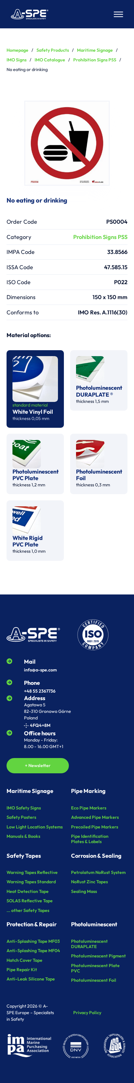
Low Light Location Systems (35, 827)
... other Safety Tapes (28, 910)
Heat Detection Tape (28, 891)
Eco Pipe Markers (88, 808)
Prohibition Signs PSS (94, 60)
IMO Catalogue (50, 60)
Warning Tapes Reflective (32, 872)
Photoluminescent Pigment (98, 956)
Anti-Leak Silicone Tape (31, 979)
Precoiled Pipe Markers (94, 827)
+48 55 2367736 (39, 691)
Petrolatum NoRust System (98, 872)
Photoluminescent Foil (93, 980)
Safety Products (52, 50)
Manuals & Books (23, 836)
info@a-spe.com (40, 670)
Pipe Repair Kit (22, 969)
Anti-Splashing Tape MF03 (33, 941)
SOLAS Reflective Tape (30, 901)
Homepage (17, 50)
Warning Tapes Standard (31, 882)
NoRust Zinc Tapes (89, 882)
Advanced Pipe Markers (95, 817)
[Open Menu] (118, 14)
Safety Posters (21, 817)
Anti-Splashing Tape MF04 (33, 950)
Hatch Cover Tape (24, 960)
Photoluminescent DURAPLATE (89, 944)
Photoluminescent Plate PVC (95, 968)
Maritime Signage (95, 50)
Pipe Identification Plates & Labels (89, 839)
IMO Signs (16, 60)
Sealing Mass (84, 891)
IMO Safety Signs (24, 808)
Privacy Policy (87, 1012)
